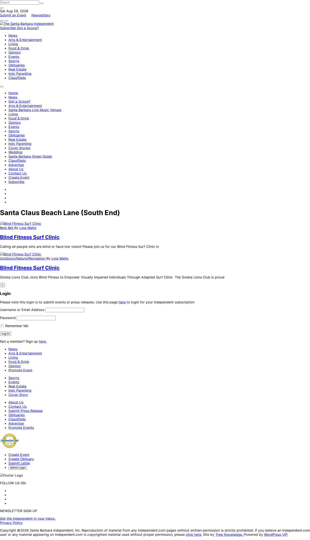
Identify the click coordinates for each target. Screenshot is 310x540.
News (12, 35)
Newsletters (40, 15)
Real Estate (17, 69)
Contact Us (17, 173)
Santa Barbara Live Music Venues (34, 110)
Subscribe (8, 28)
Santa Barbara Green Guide (30, 156)
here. (43, 341)
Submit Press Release (25, 411)
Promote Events (21, 427)
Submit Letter (19, 463)
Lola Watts (27, 228)
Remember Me (16, 326)
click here (193, 534)
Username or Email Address (22, 310)
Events (13, 57)
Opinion (14, 52)
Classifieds (17, 78)
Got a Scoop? (28, 28)
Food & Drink (18, 48)
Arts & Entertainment (25, 40)
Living (13, 44)
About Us (15, 169)
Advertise (16, 165)
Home (13, 93)
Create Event (18, 177)
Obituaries (16, 65)
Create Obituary (21, 459)
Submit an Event (13, 15)
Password (8, 318)
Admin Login (17, 467)
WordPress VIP (275, 534)
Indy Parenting (19, 73)
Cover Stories (19, 148)
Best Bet (7, 228)
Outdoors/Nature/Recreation (23, 258)
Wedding (15, 152)
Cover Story (18, 395)
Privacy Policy (11, 523)
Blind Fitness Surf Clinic (29, 237)
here (122, 302)
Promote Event (20, 370)
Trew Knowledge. (229, 534)
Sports (13, 61)
